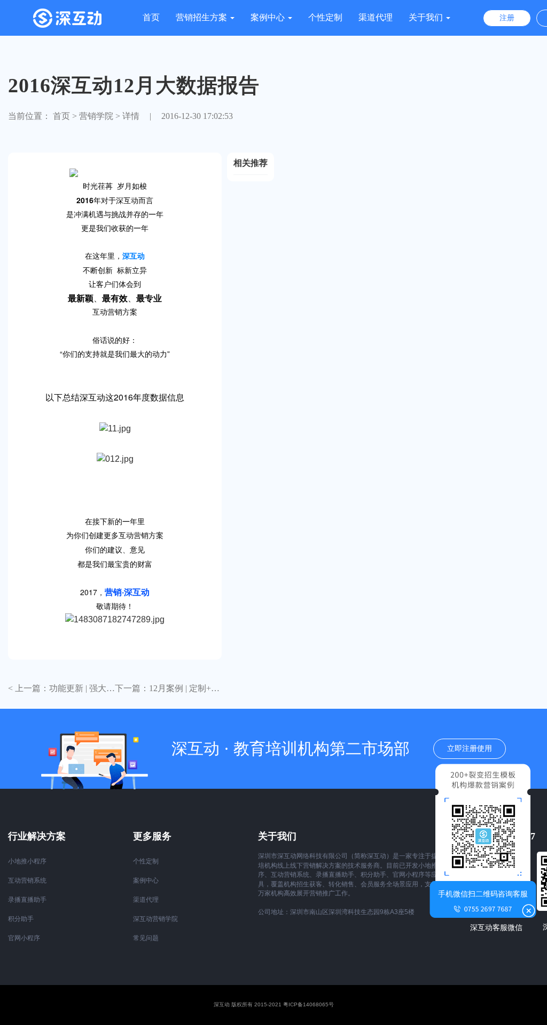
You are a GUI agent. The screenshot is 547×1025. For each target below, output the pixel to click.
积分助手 (21, 919)
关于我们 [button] (427, 17)
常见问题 (146, 938)
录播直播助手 (27, 899)
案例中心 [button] (269, 17)
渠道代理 (375, 17)
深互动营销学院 (155, 919)
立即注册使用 (469, 748)
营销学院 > (99, 116)
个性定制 (325, 17)
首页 (151, 17)
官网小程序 (24, 938)
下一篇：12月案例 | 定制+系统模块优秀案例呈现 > (168, 688)
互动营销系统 (27, 880)
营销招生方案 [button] (202, 17)
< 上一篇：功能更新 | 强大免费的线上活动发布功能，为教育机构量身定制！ (61, 688)
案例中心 (146, 880)
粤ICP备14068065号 (308, 1004)
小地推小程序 (27, 861)
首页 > (65, 116)
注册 (506, 18)
